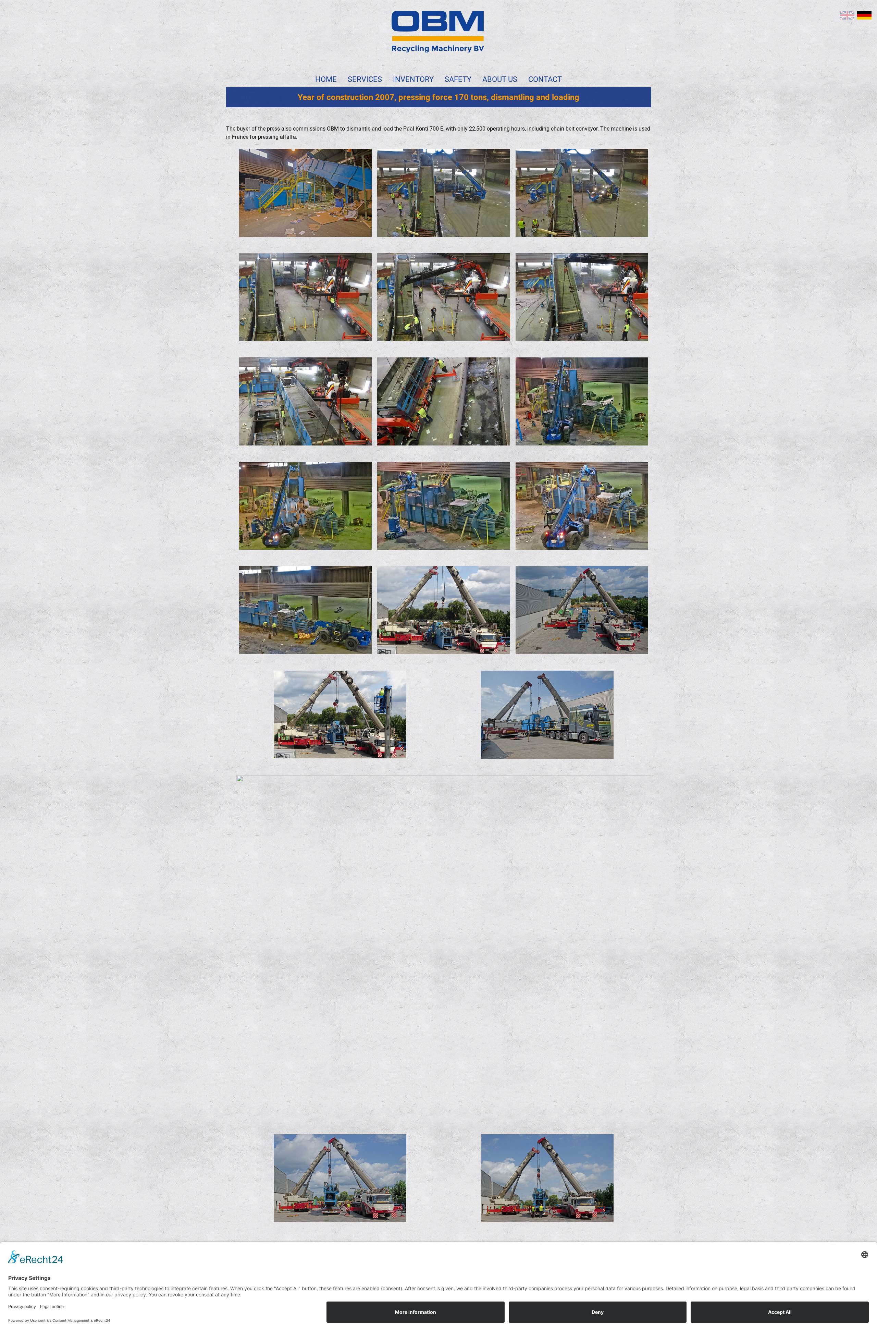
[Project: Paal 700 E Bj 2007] (864, 15)
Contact (545, 79)
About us (499, 79)
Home (326, 79)
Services (365, 79)
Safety (458, 79)
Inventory (413, 79)
